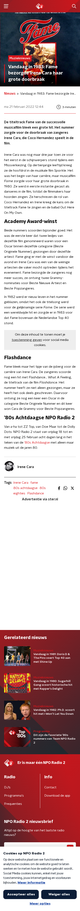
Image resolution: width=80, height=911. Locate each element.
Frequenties (13, 803)
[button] (6, 6)
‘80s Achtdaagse (37, 442)
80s (43, 488)
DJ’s (7, 787)
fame (34, 482)
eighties (19, 493)
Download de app (57, 795)
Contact (50, 787)
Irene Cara (20, 482)
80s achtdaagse (25, 488)
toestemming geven (27, 340)
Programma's (14, 795)
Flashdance (35, 493)
